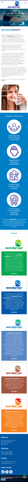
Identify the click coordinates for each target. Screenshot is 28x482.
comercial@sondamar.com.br (8, 461)
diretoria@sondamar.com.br (8, 463)
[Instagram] (7, 472)
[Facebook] (3, 472)
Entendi (3, 479)
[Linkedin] (11, 472)
